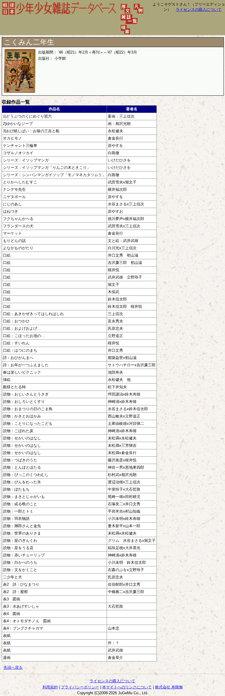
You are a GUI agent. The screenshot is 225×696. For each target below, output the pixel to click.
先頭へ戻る (13, 667)
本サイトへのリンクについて (127, 687)
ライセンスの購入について (198, 9)
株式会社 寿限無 (169, 687)
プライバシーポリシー (80, 687)
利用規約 (50, 687)
